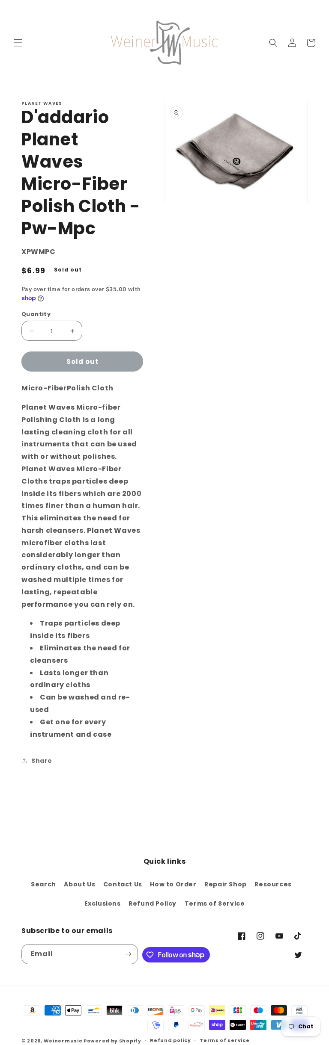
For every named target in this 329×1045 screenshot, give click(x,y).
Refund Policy (152, 903)
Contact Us (122, 884)
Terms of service (224, 1040)
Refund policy (170, 1040)
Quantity (36, 314)
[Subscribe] (128, 954)
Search (43, 884)
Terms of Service (215, 903)
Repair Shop (225, 884)
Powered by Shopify (112, 1040)
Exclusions (102, 903)
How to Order (173, 884)
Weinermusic (63, 1040)
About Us (79, 884)
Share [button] (41, 760)
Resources (272, 884)
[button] (18, 42)
